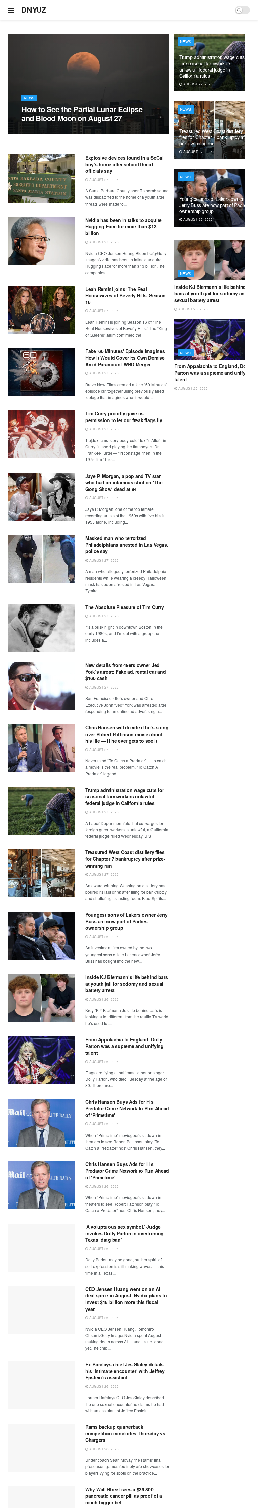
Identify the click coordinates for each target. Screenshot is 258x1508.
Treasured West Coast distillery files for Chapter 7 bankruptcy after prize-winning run (125, 859)
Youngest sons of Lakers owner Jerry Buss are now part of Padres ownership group (126, 921)
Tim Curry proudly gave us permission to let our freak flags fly (123, 417)
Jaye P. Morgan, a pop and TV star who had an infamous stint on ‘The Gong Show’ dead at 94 (124, 482)
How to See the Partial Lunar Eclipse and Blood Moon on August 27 (82, 113)
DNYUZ (33, 10)
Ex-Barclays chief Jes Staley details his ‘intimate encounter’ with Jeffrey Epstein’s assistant (125, 1371)
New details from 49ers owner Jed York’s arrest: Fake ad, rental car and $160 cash (125, 671)
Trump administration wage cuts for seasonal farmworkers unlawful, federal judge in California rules (124, 796)
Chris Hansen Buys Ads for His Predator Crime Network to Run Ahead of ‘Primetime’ (127, 1108)
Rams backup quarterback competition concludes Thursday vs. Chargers (125, 1433)
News (29, 98)
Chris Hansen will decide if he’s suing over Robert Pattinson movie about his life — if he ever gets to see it (126, 734)
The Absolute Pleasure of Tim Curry (124, 607)
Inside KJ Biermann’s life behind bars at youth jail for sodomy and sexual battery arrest (126, 983)
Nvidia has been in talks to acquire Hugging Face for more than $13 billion (123, 226)
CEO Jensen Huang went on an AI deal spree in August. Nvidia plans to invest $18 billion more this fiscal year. (126, 1299)
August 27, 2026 (40, 130)
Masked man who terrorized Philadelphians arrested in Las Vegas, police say (126, 545)
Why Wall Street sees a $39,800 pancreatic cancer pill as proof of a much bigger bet (123, 1496)
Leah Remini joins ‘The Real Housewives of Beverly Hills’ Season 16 (125, 295)
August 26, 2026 (103, 936)
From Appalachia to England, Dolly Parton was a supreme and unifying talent (124, 1046)
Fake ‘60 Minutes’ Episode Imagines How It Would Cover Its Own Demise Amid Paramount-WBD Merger (125, 357)
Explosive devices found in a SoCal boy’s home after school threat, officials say (124, 164)
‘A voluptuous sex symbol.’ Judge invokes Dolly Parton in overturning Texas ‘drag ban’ (124, 1233)
